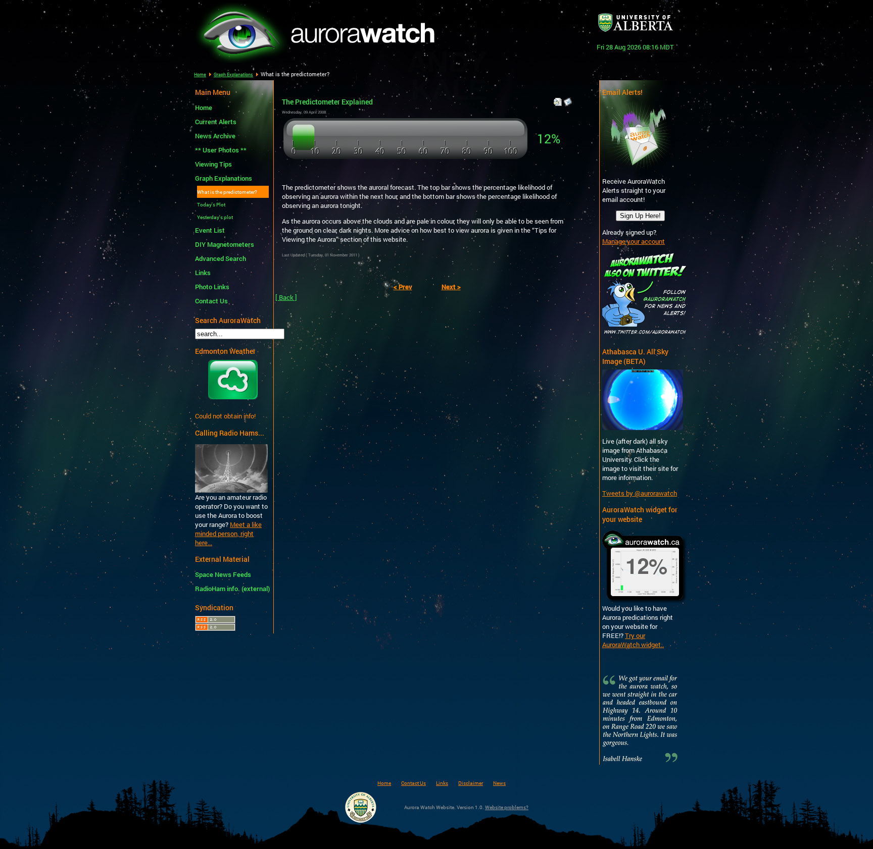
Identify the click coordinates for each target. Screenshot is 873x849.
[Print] (558, 99)
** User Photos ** (221, 149)
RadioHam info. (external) (231, 588)
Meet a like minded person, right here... (228, 533)
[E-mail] (568, 99)
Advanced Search (220, 258)
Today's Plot (211, 204)
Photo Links (212, 286)
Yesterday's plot (215, 217)
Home (200, 74)
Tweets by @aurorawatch (639, 493)
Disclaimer (470, 782)
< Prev (403, 286)
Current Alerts (215, 121)
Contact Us (211, 300)
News (499, 782)
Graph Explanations (233, 74)
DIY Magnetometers (224, 244)
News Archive (215, 135)
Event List (210, 230)
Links (203, 272)
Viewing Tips (213, 164)
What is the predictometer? (227, 191)
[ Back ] (286, 297)
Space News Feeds (223, 574)
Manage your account (633, 241)
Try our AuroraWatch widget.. (633, 640)
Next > (451, 286)
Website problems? (506, 807)
